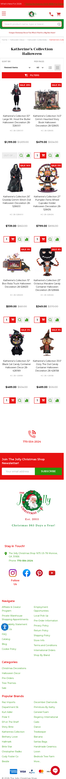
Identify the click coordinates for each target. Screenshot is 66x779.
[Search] (59, 24)
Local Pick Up (41, 615)
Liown (37, 751)
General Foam (41, 712)
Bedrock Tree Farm (44, 756)
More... (37, 761)
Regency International (46, 717)
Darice (37, 726)
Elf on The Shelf (10, 722)
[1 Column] (50, 67)
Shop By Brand (42, 655)
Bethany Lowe (10, 736)
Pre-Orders (8, 678)
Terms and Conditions (45, 645)
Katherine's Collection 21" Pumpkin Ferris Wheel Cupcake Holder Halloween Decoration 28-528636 (47, 203)
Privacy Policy (41, 625)
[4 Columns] (57, 67)
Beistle (5, 761)
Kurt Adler (7, 712)
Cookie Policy (9, 649)
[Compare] (28, 155)
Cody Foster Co (10, 756)
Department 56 (10, 707)
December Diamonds (45, 702)
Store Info (39, 640)
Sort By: (6, 61)
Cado (36, 722)
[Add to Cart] (43, 155)
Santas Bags (40, 741)
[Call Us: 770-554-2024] (51, 14)
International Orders (44, 650)
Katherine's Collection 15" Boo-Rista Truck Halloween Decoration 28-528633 (16, 283)
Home (4, 40)
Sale (4, 688)
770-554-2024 (25, 560)
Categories (9, 662)
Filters (34, 75)
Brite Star (7, 746)
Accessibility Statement (14, 624)
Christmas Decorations (14, 668)
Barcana (38, 736)
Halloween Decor (11, 673)
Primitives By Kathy (44, 707)
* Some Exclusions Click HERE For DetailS (39, 3)
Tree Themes (9, 683)
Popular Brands (13, 696)
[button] (32, 514)
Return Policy (41, 630)
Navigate (8, 601)
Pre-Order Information (46, 620)
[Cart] (58, 14)
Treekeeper (40, 731)
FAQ (4, 634)
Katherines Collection (13, 731)
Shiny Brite (8, 726)
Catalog (6, 639)
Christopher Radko (12, 751)
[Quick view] (21, 155)
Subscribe (48, 471)
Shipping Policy (42, 635)
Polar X (5, 717)
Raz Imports (8, 702)
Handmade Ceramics (45, 746)
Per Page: (39, 61)
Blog (4, 644)
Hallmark (6, 741)
